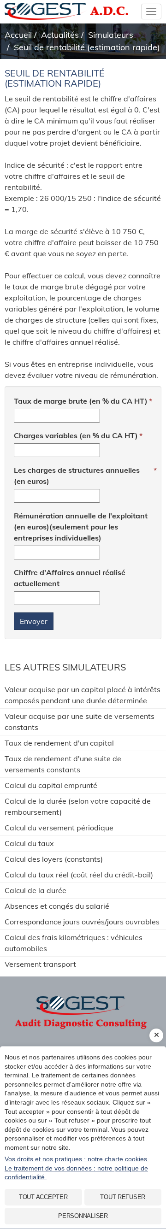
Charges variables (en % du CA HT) (76, 435)
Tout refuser (122, 1197)
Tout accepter (43, 1197)
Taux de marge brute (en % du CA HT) (81, 401)
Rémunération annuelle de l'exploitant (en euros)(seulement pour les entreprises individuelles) (81, 526)
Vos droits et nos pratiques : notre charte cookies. (77, 1159)
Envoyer (33, 621)
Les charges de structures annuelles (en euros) (77, 475)
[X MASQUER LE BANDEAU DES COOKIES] (156, 1035)
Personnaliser (83, 1215)
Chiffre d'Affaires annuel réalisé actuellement (69, 578)
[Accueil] (83, 1006)
